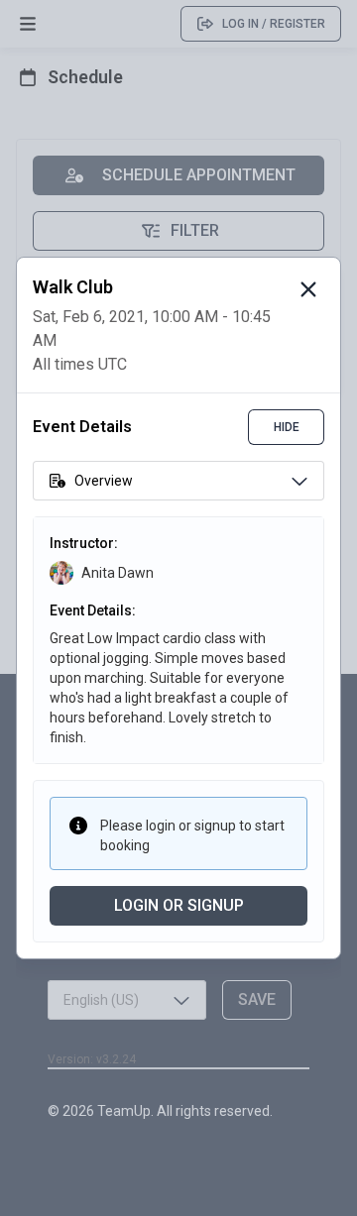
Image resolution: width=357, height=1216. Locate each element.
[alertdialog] (178, 608)
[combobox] (178, 480)
